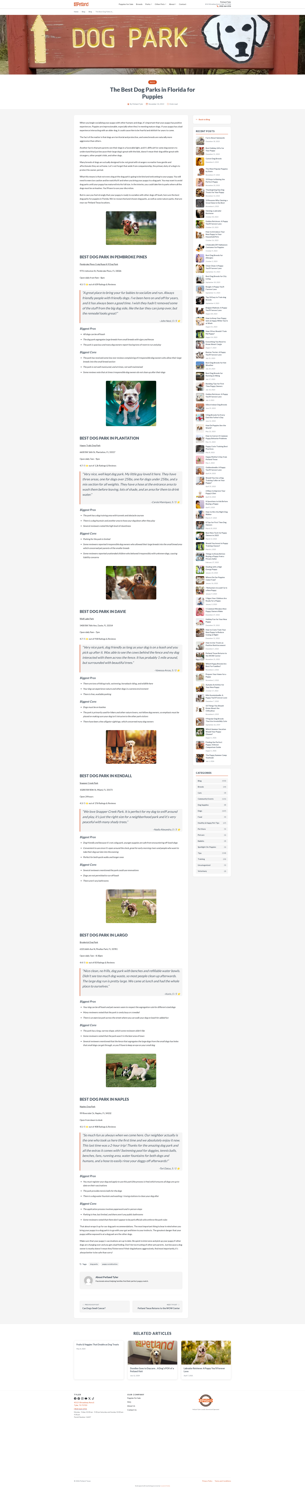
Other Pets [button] (160, 4)
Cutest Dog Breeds (214, 158)
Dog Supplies (212, 805)
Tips (212, 853)
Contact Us (132, 1410)
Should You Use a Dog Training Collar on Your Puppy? (215, 480)
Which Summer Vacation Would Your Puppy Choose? (216, 731)
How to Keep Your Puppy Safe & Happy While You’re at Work (217, 320)
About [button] (172, 4)
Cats (212, 793)
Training (212, 859)
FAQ (129, 1402)
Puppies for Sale (126, 4)
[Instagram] (82, 1398)
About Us (131, 1406)
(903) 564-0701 (225, 6)
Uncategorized (212, 865)
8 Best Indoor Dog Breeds (216, 405)
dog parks (94, 1264)
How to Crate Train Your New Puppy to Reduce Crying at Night (216, 632)
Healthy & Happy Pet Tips (212, 823)
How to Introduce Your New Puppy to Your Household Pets (215, 234)
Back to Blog (204, 119)
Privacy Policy (207, 1481)
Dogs (212, 811)
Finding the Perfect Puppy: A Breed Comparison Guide (214, 744)
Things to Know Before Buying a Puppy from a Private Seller (215, 556)
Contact (182, 4)
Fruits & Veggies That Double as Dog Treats (97, 1344)
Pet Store (212, 829)
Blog (83, 12)
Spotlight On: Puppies (212, 847)
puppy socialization (109, 1264)
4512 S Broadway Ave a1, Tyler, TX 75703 (218, 4)
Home (76, 12)
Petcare (212, 835)
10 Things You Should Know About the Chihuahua (215, 708)
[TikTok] (93, 1398)
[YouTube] (86, 1398)
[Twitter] (89, 1398)
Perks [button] (147, 4)
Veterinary (212, 871)
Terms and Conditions (223, 1481)
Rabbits (212, 841)
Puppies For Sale (134, 1398)
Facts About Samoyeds (215, 138)
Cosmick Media (165, 1486)
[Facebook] (75, 1398)
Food (212, 817)
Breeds (139, 4)
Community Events (212, 799)
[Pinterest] (79, 1398)
